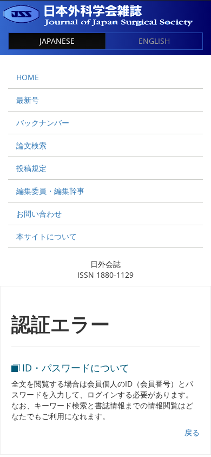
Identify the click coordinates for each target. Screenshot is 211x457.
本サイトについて (46, 236)
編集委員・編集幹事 (50, 191)
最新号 (27, 100)
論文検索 (31, 145)
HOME (27, 77)
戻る (192, 432)
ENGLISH (154, 41)
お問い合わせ (39, 213)
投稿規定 (31, 168)
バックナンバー (42, 122)
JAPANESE (57, 41)
